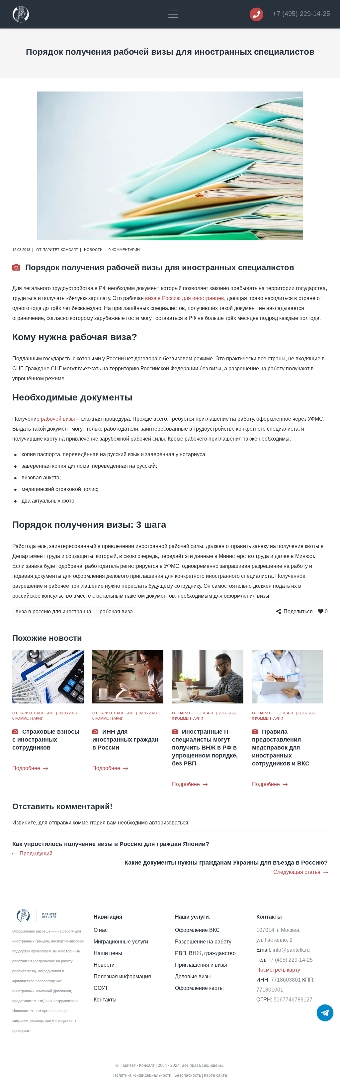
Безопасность (187, 1075)
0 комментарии (124, 250)
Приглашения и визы (201, 965)
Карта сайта (215, 1075)
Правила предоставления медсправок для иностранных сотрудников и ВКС (280, 747)
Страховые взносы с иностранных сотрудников (45, 739)
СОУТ (101, 988)
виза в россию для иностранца (53, 611)
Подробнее (26, 768)
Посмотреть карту (278, 970)
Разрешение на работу (203, 941)
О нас (101, 930)
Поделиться (298, 611)
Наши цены (108, 953)
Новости (93, 250)
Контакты (105, 999)
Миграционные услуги (121, 941)
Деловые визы (193, 976)
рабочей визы (58, 419)
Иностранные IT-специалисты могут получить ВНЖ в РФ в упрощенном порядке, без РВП (205, 747)
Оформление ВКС (197, 930)
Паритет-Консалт (60, 250)
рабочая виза (116, 611)
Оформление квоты (199, 988)
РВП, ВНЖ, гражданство (205, 953)
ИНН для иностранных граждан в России (125, 739)
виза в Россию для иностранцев (184, 298)
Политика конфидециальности (142, 1075)
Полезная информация (122, 976)
